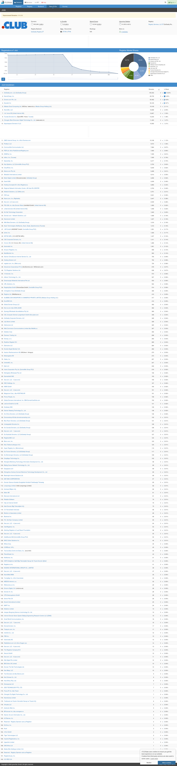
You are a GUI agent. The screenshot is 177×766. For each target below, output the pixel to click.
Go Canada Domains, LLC (11, 427)
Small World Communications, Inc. (14, 619)
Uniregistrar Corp (9, 291)
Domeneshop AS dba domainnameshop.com (17, 417)
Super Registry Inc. (9, 448)
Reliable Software (9, 499)
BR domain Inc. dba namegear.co (14, 711)
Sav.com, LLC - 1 (9, 431)
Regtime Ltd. (8, 294)
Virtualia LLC (7, 704)
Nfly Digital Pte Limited (10, 660)
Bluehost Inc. (8, 516)
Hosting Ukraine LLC (10, 260)
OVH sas (6, 195)
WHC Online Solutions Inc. (11, 540)
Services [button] (29, 2)
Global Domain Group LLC (11, 304)
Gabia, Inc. (7, 359)
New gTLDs (53, 6)
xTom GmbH (7, 732)
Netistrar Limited (9, 609)
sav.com (15, 202)
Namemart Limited (9, 219)
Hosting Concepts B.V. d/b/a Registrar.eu (16, 185)
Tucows (30, 117)
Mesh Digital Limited (10, 178)
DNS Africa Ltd (8, 745)
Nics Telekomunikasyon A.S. (12, 445)
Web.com (21, 192)
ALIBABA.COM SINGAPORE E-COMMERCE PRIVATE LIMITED (22, 298)
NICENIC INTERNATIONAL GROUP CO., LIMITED (19, 568)
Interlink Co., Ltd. (9, 633)
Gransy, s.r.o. (8, 339)
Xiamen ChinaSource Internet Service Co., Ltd (17, 256)
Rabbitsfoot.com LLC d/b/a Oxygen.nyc (15, 643)
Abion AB (6, 492)
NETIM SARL (8, 236)
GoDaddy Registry (36, 32)
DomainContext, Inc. (10, 626)
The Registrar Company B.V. (12, 650)
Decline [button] (149, 762)
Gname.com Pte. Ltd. (10, 99)
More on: (121, 29)
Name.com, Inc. (8, 198)
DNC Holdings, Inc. (9, 383)
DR (65, 32)
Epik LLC (6, 366)
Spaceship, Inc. (8, 161)
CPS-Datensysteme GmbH (12, 595)
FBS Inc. (6, 636)
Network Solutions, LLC (11, 192)
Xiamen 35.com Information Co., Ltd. (15, 715)
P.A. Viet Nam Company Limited (13, 520)
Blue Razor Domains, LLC (11, 421)
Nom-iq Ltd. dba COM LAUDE (12, 308)
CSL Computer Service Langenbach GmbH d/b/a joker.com (21, 315)
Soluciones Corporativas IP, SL (13, 267)
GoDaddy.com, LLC (9, 93)
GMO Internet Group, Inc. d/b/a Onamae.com (17, 140)
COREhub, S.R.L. (9, 547)
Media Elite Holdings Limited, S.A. (14, 749)
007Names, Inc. (8, 718)
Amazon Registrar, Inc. (10, 250)
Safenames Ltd (8, 325)
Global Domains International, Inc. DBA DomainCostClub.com (22, 400)
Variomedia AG (8, 639)
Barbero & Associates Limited (12, 513)
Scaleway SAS (8, 407)
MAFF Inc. (7, 605)
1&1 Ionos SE (8, 113)
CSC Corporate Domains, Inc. (12, 239)
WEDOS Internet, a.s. (10, 581)
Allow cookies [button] (166, 762)
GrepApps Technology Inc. (12, 458)
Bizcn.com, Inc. (8, 441)
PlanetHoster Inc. (9, 554)
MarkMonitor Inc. (9, 253)
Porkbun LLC (8, 144)
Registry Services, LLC (155, 24)
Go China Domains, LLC (11, 414)
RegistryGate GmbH (10, 287)
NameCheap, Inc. (9, 96)
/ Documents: (66, 29)
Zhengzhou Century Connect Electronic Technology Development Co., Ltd (25, 472)
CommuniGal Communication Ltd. (14, 147)
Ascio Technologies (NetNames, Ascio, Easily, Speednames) (21, 226)
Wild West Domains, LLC (11, 222)
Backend (41, 6)
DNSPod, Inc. (8, 154)
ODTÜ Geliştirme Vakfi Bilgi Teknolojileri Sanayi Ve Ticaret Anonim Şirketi (25, 561)
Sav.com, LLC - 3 (9, 380)
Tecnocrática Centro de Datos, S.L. (14, 551)
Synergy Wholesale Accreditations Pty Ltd (16, 311)
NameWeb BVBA (9, 575)
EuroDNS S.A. (8, 301)
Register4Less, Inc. (9, 756)
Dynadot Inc (7, 103)
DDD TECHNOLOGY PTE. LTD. (13, 687)
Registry (29, 6)
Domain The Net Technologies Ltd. (14, 667)
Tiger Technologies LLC (11, 735)
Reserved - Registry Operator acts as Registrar (18, 722)
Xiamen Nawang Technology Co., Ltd (15, 410)
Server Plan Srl (8, 598)
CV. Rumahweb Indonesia (11, 510)
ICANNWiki (124, 32)
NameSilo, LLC (8, 110)
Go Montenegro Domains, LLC (13, 455)
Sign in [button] (172, 2)
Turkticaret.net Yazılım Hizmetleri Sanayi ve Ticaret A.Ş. (20, 701)
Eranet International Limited (12, 602)
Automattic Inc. (8, 246)
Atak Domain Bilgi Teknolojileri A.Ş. (14, 506)
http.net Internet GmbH (11, 503)
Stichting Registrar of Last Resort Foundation (17, 530)
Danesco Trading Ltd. (10, 335)
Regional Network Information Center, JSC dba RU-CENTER (21, 188)
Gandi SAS (7, 181)
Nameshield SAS (9, 376)
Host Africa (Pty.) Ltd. (10, 681)
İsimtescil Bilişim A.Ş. (10, 489)
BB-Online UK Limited (10, 663)
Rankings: (93, 29)
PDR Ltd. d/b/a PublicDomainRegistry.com (16, 150)
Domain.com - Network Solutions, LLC (15, 215)
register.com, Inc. (9, 263)
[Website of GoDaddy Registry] (42, 32)
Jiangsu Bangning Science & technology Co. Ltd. (18, 612)
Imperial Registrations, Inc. (12, 739)
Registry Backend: (36, 29)
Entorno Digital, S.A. (10, 588)
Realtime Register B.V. (10, 342)
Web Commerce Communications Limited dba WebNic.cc (20, 328)
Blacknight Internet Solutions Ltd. (13, 475)
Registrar (18, 6)
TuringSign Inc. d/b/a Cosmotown (13, 578)
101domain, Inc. (8, 274)
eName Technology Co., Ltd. (12, 277)
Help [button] (44, 2)
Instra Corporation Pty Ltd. (11, 369)
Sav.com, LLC (8, 202)
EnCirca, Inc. (8, 725)
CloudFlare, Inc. (8, 168)
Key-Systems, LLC (9, 164)
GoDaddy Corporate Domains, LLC (14, 318)
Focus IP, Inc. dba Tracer (11, 691)
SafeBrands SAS (9, 537)
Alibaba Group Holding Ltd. (43, 106)
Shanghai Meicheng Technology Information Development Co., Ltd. (23, 462)
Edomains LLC (8, 345)
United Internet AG (18, 113)
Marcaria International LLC (12, 496)
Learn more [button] (154, 758)
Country (64, 6)
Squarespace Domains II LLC (12, 123)
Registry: (151, 21)
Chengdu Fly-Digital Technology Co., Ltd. (16, 694)
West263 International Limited (12, 174)
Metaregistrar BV (9, 356)
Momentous (19, 448)
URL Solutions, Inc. (9, 284)
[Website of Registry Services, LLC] (14, 25)
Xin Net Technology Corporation (13, 212)
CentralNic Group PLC (22, 164)
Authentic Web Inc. (9, 708)
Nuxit (5, 728)
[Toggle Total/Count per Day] (3, 79)
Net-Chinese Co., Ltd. (10, 677)
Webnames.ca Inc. (9, 585)
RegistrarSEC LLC (9, 438)
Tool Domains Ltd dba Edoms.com (14, 674)
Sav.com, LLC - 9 (9, 646)
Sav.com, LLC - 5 (9, 533)
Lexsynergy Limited (9, 486)
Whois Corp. (7, 544)
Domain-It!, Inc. (8, 592)
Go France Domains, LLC (11, 451)
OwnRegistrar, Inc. (9, 527)
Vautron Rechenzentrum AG (12, 352)
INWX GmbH (8, 386)
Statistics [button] (19, 2)
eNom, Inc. (7, 157)
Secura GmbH (8, 653)
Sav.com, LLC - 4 (9, 523)
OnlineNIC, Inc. (8, 362)
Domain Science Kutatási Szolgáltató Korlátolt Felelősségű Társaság (24, 482)
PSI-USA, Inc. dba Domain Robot (13, 205)
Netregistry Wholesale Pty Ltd (12, 373)
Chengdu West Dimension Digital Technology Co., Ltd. (20, 120)
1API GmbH (7, 229)
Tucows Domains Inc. (10, 117)
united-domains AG (9, 209)
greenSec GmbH (17, 764)
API (37, 2)
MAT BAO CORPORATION (12, 479)
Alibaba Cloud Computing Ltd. (12, 106)
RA (70, 32)
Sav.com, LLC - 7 (9, 622)
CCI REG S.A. (8, 759)
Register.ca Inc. (8, 564)
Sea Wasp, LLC (8, 670)
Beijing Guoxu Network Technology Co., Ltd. (17, 465)
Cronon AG (7, 243)
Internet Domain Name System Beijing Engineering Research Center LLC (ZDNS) (27, 616)
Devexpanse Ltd (9, 684)
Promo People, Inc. (9, 397)
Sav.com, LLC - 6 (9, 571)
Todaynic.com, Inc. (9, 629)
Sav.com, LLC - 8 (9, 657)
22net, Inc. (7, 233)
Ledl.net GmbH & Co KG (11, 404)
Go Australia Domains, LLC (12, 434)
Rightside (17, 198)
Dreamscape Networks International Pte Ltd (17, 280)
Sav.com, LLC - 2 (9, 390)
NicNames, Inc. (8, 557)
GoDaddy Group (21, 93)
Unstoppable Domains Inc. (11, 424)
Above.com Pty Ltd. (9, 171)
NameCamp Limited (10, 698)
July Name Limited (9, 321)
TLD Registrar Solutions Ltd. (12, 270)
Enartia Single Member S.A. (12, 349)
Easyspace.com (8, 469)
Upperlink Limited (9, 742)
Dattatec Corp (8, 332)
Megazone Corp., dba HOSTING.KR (14, 393)
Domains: (34, 21)
